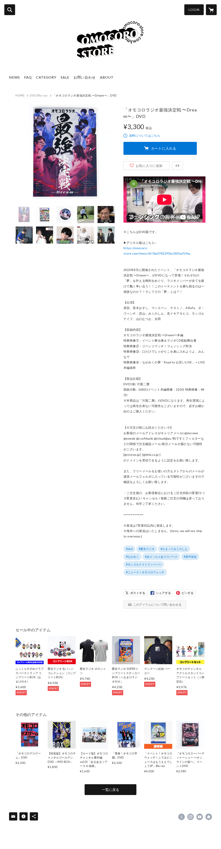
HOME (20, 95)
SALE (65, 77)
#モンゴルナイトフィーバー (143, 564)
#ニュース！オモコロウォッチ (145, 572)
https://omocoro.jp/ (208, 817)
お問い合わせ (85, 77)
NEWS (14, 77)
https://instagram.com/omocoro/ (190, 817)
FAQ (28, 77)
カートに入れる (164, 148)
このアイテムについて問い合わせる (157, 604)
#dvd (129, 549)
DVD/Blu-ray (39, 95)
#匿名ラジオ (147, 549)
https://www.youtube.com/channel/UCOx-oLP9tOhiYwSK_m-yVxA (199, 817)
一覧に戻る (110, 789)
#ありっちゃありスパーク (161, 556)
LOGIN (194, 9)
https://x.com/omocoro (181, 817)
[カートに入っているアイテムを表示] (211, 9)
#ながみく (132, 556)
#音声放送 (190, 556)
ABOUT (107, 77)
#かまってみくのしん (174, 549)
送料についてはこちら (144, 135)
